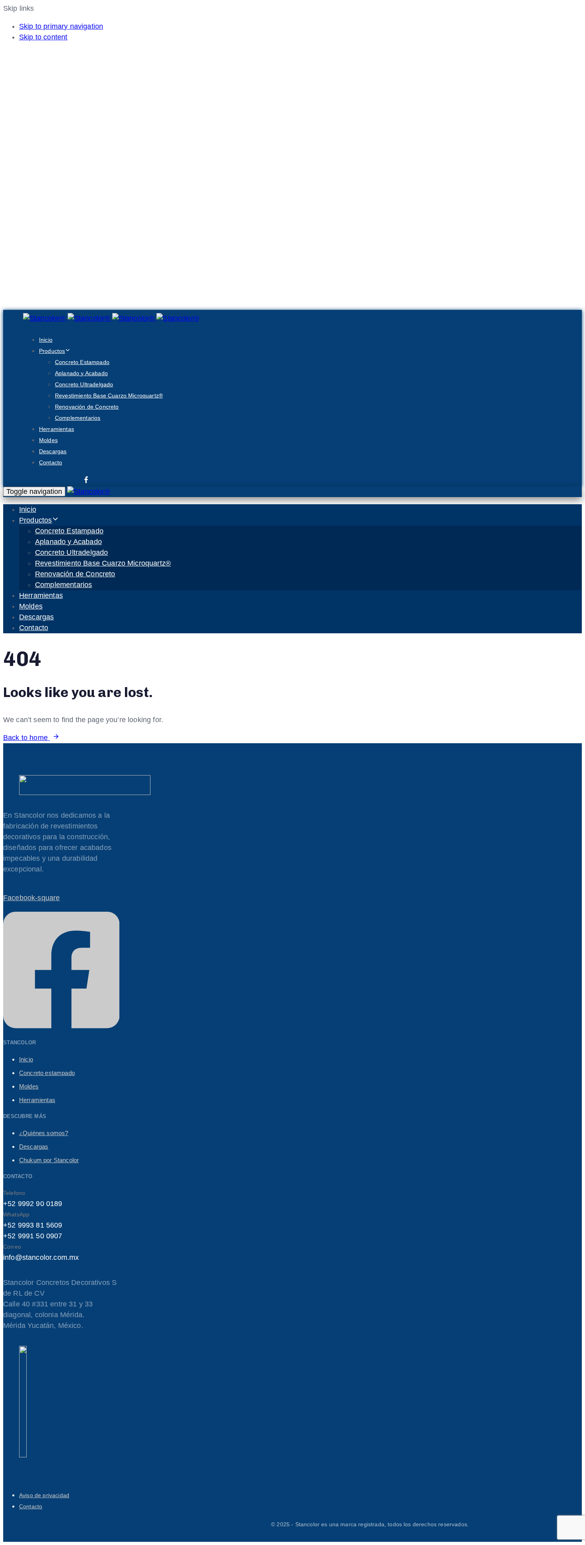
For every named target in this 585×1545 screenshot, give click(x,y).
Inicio (46, 340)
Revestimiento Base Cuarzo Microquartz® (109, 395)
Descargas (52, 451)
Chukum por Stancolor (49, 1160)
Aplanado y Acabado (81, 373)
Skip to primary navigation (61, 26)
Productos (52, 351)
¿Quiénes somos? (43, 1133)
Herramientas (56, 429)
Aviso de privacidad (44, 1495)
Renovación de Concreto (87, 406)
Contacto (50, 462)
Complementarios (77, 418)
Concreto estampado (47, 1072)
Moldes (48, 440)
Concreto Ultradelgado (84, 384)
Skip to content (43, 37)
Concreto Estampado (82, 362)
